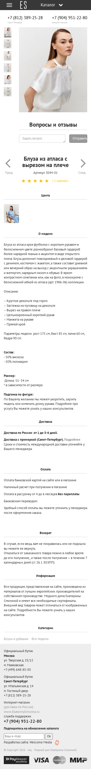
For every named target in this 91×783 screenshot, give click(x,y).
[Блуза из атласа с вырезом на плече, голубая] (11, 213)
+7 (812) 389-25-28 (25, 18)
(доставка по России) (18, 707)
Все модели (40, 639)
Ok (49, 736)
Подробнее (72, 439)
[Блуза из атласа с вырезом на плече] (53, 70)
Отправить (80, 138)
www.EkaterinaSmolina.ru (21, 712)
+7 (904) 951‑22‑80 (69, 18)
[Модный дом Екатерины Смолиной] (21, 5)
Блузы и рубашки (16, 639)
